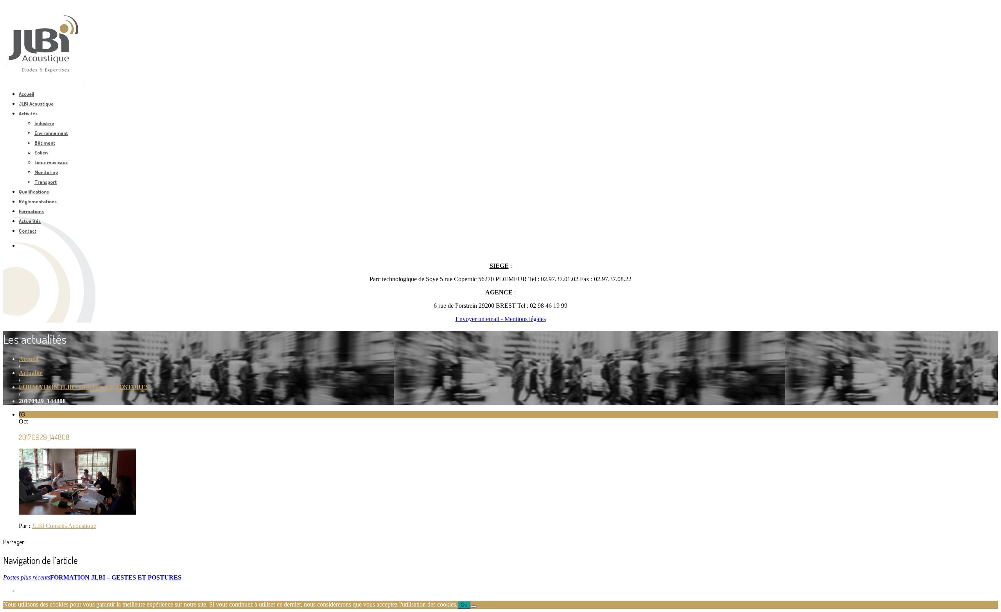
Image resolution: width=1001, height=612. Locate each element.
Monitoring (46, 172)
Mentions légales (525, 319)
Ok (464, 605)
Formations (31, 211)
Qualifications (34, 191)
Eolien (41, 152)
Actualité (31, 373)
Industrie (44, 123)
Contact (27, 231)
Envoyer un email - (480, 319)
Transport (45, 182)
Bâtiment (44, 143)
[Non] (473, 606)
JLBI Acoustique (36, 104)
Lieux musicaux (51, 162)
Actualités (30, 221)
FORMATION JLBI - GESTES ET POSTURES (84, 387)
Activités (28, 113)
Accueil (26, 94)
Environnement (51, 133)
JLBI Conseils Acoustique (64, 525)
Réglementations (38, 201)
